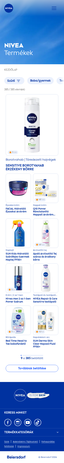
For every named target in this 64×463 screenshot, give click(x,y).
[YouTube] (27, 422)
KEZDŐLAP (10, 69)
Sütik (6, 441)
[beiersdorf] (16, 457)
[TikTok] (37, 422)
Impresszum (23, 446)
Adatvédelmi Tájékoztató (25, 441)
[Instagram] (17, 422)
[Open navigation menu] (54, 8)
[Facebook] (7, 422)
